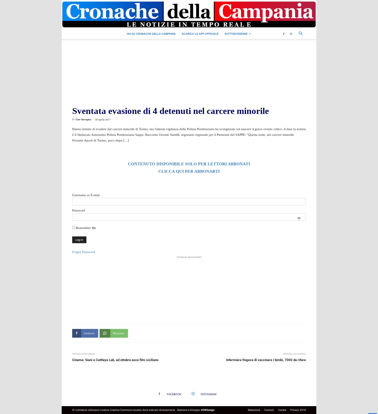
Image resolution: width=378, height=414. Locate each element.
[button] (300, 34)
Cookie (282, 410)
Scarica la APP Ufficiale (200, 34)
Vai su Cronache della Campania (151, 34)
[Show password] (299, 218)
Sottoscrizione (236, 34)
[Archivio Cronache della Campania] (189, 14)
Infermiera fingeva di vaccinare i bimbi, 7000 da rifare (266, 360)
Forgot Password (83, 252)
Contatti (269, 410)
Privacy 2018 (298, 410)
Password (78, 210)
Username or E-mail (86, 195)
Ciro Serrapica (83, 119)
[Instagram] (291, 33)
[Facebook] (283, 33)
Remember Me (85, 228)
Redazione (254, 410)
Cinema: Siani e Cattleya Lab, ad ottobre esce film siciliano (115, 360)
